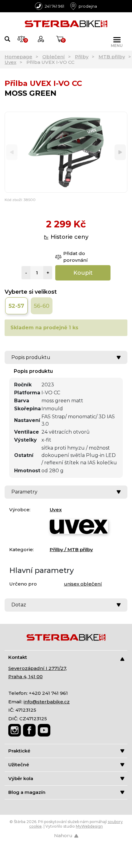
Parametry (24, 492)
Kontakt (17, 657)
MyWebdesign (89, 826)
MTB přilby (112, 57)
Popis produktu (30, 357)
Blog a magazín (26, 792)
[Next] (120, 152)
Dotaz (18, 605)
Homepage (18, 57)
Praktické (19, 751)
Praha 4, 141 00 (25, 676)
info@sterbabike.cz (47, 702)
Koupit (83, 272)
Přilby (81, 57)
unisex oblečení (83, 584)
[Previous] (11, 152)
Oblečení (53, 57)
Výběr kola (20, 778)
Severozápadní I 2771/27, (37, 668)
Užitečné (18, 765)
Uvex (10, 62)
